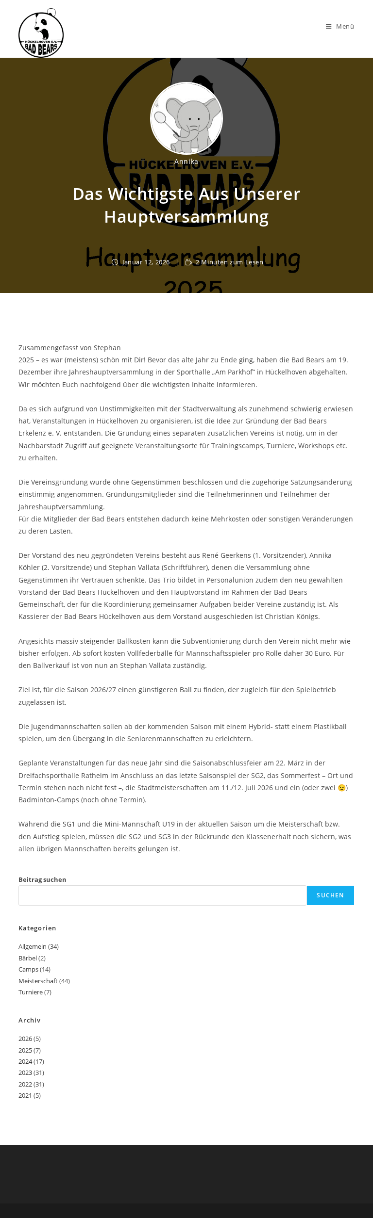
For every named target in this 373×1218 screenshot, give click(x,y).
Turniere (30, 992)
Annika (186, 161)
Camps (28, 969)
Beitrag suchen (42, 879)
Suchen (330, 895)
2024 (25, 1061)
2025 (25, 1050)
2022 (25, 1084)
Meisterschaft (38, 980)
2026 (25, 1038)
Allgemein (32, 946)
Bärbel (27, 958)
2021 (25, 1095)
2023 (25, 1072)
